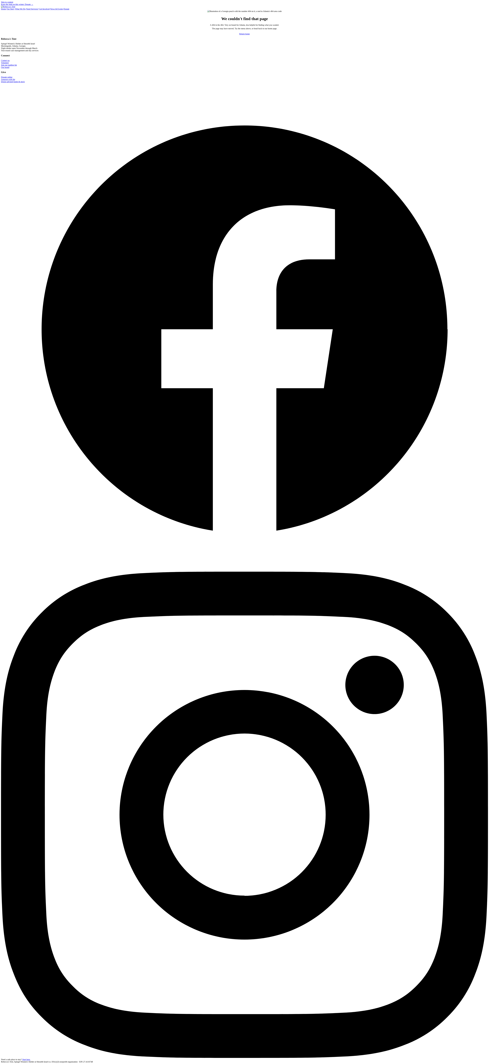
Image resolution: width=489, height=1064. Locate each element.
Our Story (10, 9)
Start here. (26, 1059)
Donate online (6, 77)
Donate (66, 9)
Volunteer (5, 63)
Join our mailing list (9, 65)
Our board (5, 67)
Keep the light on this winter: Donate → (17, 4)
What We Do (20, 9)
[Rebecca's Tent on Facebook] (244, 570)
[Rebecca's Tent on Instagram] (244, 1057)
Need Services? (32, 9)
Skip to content (7, 2)
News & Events (56, 9)
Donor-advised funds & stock (13, 82)
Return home (244, 34)
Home (3, 9)
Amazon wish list (8, 79)
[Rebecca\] (8, 7)
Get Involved (44, 9)
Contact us (5, 60)
